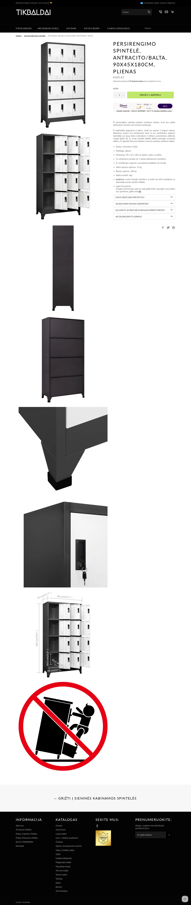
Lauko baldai (61, 834)
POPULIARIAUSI (24, 28)
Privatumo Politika (23, 829)
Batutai (59, 887)
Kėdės (58, 883)
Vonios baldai (61, 874)
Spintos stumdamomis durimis (69, 846)
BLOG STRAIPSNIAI (24, 842)
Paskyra (148, 28)
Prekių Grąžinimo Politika (26, 834)
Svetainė (71, 28)
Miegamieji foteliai (63, 862)
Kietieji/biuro (92, 28)
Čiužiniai (59, 842)
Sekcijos (59, 878)
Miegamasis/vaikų (48, 28)
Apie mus (20, 825)
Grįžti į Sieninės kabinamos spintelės (97, 798)
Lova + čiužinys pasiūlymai (67, 838)
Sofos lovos (61, 829)
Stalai (58, 854)
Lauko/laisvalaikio (118, 28)
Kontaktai (20, 846)
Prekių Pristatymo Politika (27, 838)
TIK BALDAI (26, 902)
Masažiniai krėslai (63, 866)
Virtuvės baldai (62, 870)
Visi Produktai (61, 891)
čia (139, 191)
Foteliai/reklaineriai (64, 858)
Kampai (59, 825)
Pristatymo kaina (136, 81)
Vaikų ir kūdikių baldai (65, 850)
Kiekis (115, 89)
